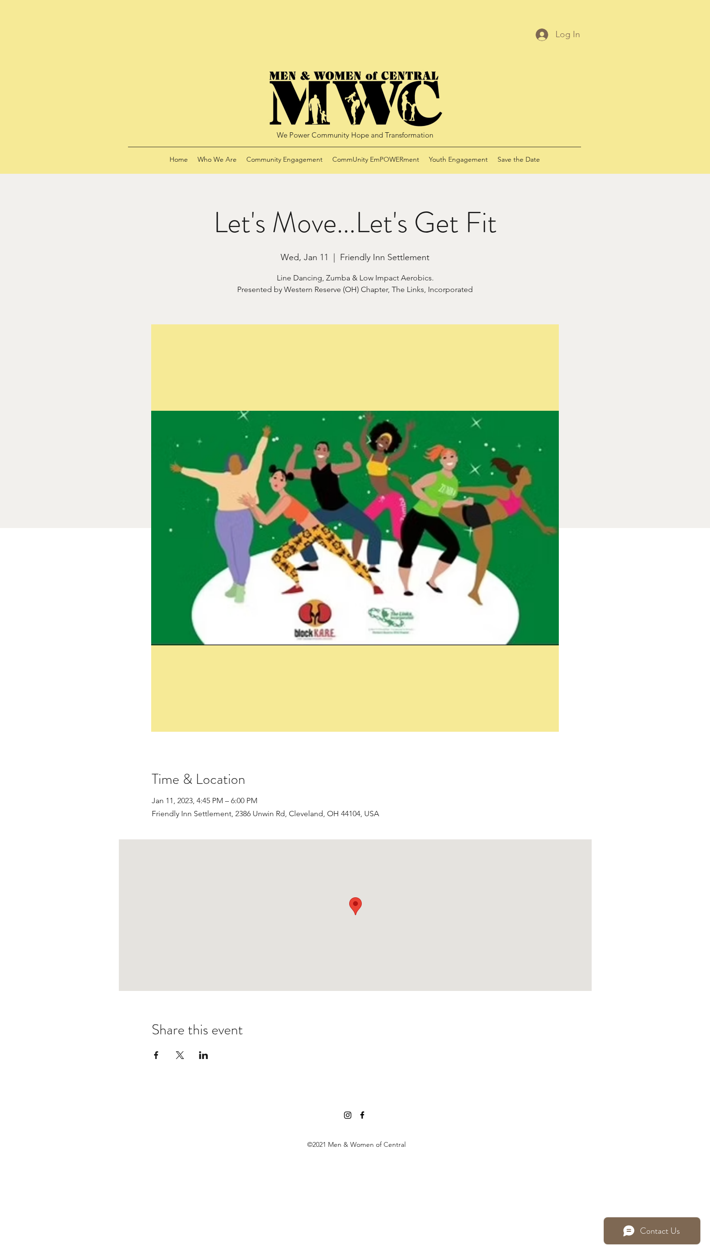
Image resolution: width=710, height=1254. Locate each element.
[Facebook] (362, 1115)
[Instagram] (348, 1115)
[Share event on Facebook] (156, 1055)
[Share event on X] (180, 1055)
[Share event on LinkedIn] (203, 1055)
